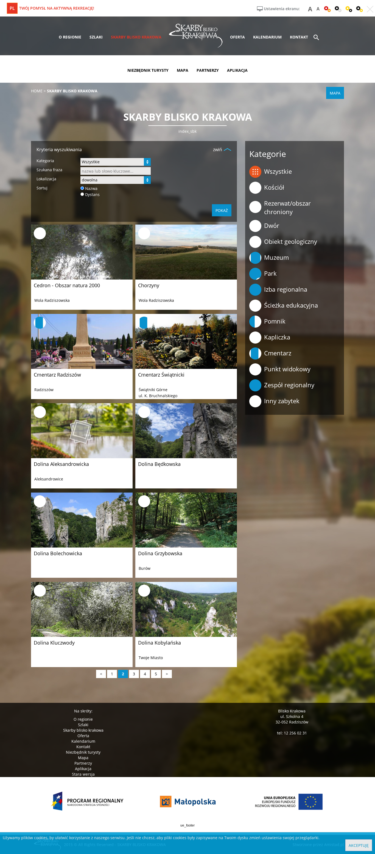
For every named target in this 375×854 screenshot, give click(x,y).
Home (37, 90)
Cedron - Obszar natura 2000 (67, 285)
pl (12, 8)
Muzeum (276, 257)
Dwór (271, 225)
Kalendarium (83, 741)
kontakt (299, 37)
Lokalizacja (46, 178)
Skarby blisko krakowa (83, 730)
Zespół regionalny (289, 385)
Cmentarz (277, 353)
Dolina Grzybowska (160, 553)
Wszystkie (278, 171)
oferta (237, 37)
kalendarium (267, 37)
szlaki (96, 37)
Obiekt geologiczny (290, 241)
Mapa (83, 757)
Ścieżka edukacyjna (291, 305)
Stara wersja (83, 774)
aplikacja (237, 70)
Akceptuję (359, 845)
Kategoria (45, 160)
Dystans (92, 194)
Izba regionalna (285, 289)
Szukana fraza (49, 169)
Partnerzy (83, 763)
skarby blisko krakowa (136, 37)
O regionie (83, 719)
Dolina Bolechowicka (58, 553)
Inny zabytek (282, 401)
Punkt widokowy (287, 369)
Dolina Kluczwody (54, 642)
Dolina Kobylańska (159, 642)
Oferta (83, 735)
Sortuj (42, 187)
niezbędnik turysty (148, 70)
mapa (182, 70)
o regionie (70, 37)
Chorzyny (148, 285)
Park (270, 273)
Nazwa (91, 188)
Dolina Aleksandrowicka (61, 464)
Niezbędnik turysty (83, 752)
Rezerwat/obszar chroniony (287, 207)
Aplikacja (83, 768)
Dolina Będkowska (159, 464)
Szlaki (83, 724)
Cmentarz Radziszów (57, 374)
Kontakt (83, 746)
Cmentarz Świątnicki (161, 374)
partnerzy (208, 70)
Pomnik (275, 321)
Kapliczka (277, 337)
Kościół (274, 187)
